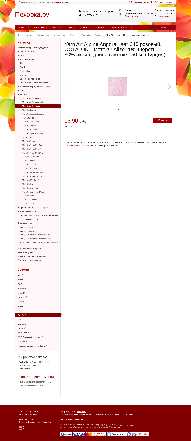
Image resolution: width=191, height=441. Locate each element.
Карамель (23, 324)
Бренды (23, 269)
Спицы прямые (26, 227)
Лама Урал (23, 333)
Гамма (21, 319)
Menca (21, 306)
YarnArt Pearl (28, 203)
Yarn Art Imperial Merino (32, 133)
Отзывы (100, 27)
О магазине (128, 414)
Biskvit (21, 280)
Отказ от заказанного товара (31, 385)
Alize (22, 63)
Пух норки (23, 341)
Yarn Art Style (28, 184)
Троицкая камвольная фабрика (32, 346)
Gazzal (23, 75)
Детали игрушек (25, 252)
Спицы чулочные (27, 231)
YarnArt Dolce (28, 118)
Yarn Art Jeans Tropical (32, 157)
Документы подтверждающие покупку (76, 414)
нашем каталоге (62, 2)
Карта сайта (81, 412)
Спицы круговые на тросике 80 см (35, 239)
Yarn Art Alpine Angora (31, 106)
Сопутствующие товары (29, 260)
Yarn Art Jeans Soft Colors (33, 153)
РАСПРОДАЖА (27, 51)
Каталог (21, 27)
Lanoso (21, 302)
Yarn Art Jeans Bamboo (32, 145)
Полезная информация (36, 377)
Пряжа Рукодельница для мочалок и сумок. (39, 215)
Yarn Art (23, 94)
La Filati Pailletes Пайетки (31, 79)
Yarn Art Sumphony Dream (33, 192)
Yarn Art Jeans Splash (31, 149)
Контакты (85, 27)
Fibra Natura (25, 71)
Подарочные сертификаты (30, 248)
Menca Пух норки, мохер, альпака (35, 86)
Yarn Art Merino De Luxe (32, 176)
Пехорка (23, 55)
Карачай (22, 328)
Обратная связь (131, 16)
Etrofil (22, 67)
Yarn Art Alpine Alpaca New (33, 102)
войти (67, 146)
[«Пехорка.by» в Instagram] (120, 14)
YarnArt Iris (27, 137)
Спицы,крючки (25, 223)
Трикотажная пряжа (28, 211)
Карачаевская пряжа (29, 219)
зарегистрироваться (83, 146)
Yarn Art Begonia (29, 110)
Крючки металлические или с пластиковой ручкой (39, 243)
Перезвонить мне (162, 16)
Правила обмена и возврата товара (35, 382)
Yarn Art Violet (28, 196)
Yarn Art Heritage (29, 129)
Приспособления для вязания (32, 256)
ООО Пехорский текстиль (30, 337)
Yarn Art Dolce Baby (30, 122)
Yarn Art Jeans (28, 141)
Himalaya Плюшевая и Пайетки (34, 83)
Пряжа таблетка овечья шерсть (34, 207)
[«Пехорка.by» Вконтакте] (120, 10)
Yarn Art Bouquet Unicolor (33, 114)
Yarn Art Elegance (29, 125)
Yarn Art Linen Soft (30, 164)
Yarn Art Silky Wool (30, 180)
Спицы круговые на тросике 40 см (35, 235)
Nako (22, 90)
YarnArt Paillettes (29, 200)
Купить (162, 120)
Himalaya (22, 297)
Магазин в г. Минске (119, 27)
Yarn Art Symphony (30, 188)
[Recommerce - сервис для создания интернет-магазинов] (20, 429)
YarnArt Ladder (28, 161)
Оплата (71, 27)
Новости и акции (39, 27)
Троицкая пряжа (27, 59)
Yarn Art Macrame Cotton (33, 172)
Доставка (57, 27)
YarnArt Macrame (29, 168)
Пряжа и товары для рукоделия (33, 48)
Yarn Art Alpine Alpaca (31, 98)
